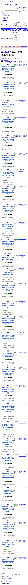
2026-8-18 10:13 (22, 404)
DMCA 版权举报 (8, 578)
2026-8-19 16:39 (22, 239)
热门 (12, 61)
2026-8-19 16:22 (22, 284)
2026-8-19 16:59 (22, 101)
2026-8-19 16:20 (22, 302)
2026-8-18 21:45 (22, 386)
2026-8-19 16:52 (22, 170)
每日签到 (5, 17)
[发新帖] (5, 60)
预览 (8, 64)
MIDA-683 (19, 26)
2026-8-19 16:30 (22, 256)
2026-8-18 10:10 (22, 456)
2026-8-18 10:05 (22, 558)
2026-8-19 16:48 (22, 223)
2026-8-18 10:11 (22, 439)
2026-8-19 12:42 (22, 333)
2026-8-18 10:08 (22, 489)
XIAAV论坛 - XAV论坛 (6, 28)
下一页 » (3, 573)
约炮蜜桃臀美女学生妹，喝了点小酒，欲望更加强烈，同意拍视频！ (8, 104)
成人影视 (24, 28)
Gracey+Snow (20, 24)
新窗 (2, 61)
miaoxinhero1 (22, 350)
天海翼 (21, 22)
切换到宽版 (10, 1)
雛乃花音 (20, 25)
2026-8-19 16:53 (22, 154)
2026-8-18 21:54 (22, 352)
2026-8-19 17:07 (22, 83)
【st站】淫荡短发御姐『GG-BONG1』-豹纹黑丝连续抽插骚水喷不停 (8, 355)
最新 (9, 61)
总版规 (5, 20)
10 (6, 58)
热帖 (15, 61)
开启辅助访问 (4, 1)
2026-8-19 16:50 (22, 205)
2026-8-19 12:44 (22, 317)
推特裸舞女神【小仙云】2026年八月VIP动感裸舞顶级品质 (8, 544)
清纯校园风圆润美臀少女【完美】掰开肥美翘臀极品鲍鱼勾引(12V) (8, 492)
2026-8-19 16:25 (22, 269)
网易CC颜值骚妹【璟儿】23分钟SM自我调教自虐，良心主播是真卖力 (8, 226)
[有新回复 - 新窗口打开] (1, 64)
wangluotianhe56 (23, 403)
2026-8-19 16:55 (22, 117)
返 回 (2, 60)
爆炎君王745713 (23, 64)
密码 (2, 11)
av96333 (5, 74)
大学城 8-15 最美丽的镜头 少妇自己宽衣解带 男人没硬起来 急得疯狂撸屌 (8, 272)
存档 (2, 48)
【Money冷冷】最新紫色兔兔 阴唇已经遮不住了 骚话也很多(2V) (8, 442)
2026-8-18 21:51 (22, 368)
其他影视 (19, 28)
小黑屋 (2, 578)
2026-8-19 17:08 (22, 65)
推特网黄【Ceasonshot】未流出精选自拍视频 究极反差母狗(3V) (8, 459)
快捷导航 (3, 13)
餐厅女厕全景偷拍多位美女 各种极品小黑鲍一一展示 (8, 305)
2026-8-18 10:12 (22, 423)
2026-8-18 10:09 (22, 472)
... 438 (8, 58)
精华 (17, 61)
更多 (10, 62)
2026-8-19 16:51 (22, 187)
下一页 (18, 58)
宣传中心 (5, 18)
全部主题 (5, 61)
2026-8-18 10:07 (22, 523)
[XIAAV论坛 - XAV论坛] (9, 4)
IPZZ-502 (24, 25)
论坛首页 (6, 15)
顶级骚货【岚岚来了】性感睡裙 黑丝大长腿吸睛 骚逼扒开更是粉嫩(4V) (8, 561)
